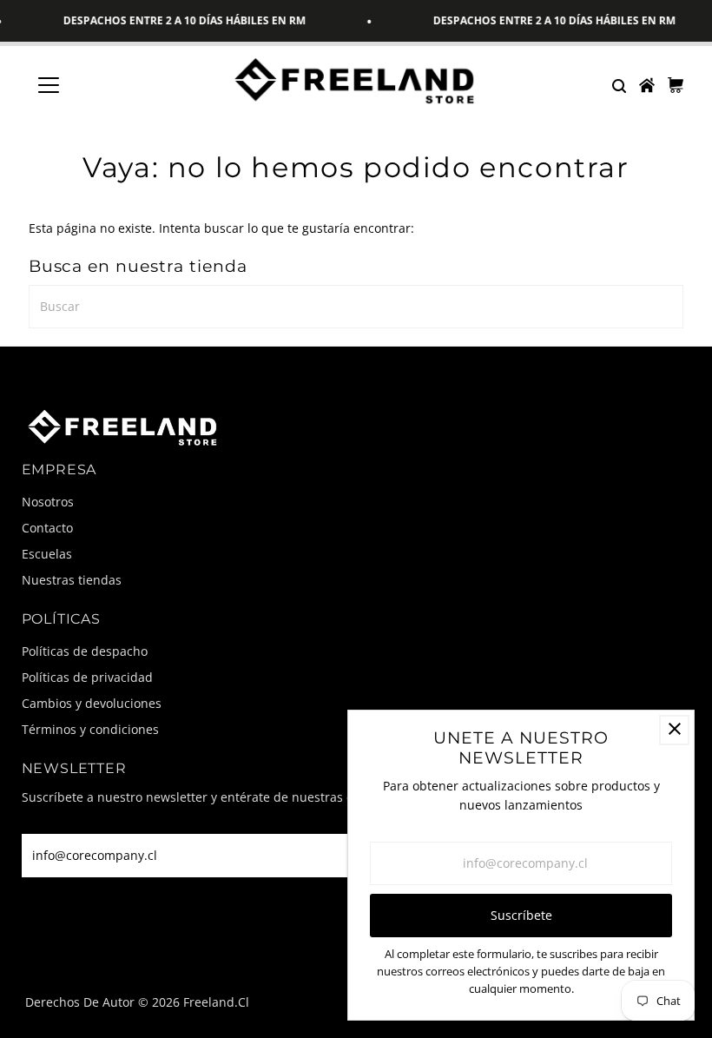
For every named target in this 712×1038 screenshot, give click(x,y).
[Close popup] (674, 730)
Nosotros (48, 501)
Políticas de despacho (85, 651)
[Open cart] (675, 85)
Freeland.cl (216, 1002)
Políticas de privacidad (87, 677)
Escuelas (47, 553)
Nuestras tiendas (72, 580)
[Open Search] (618, 85)
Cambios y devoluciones (92, 703)
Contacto (47, 527)
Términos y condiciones (90, 729)
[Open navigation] (106, 85)
